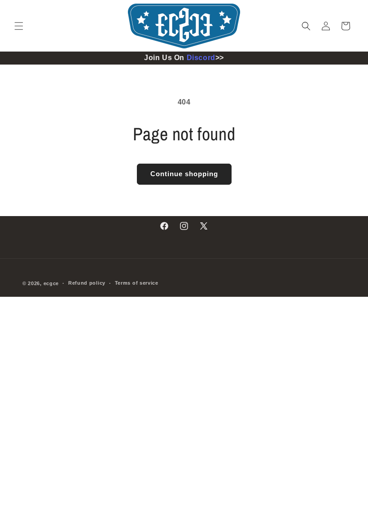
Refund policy (86, 283)
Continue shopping (184, 174)
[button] (19, 26)
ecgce (51, 283)
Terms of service (136, 283)
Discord (201, 57)
